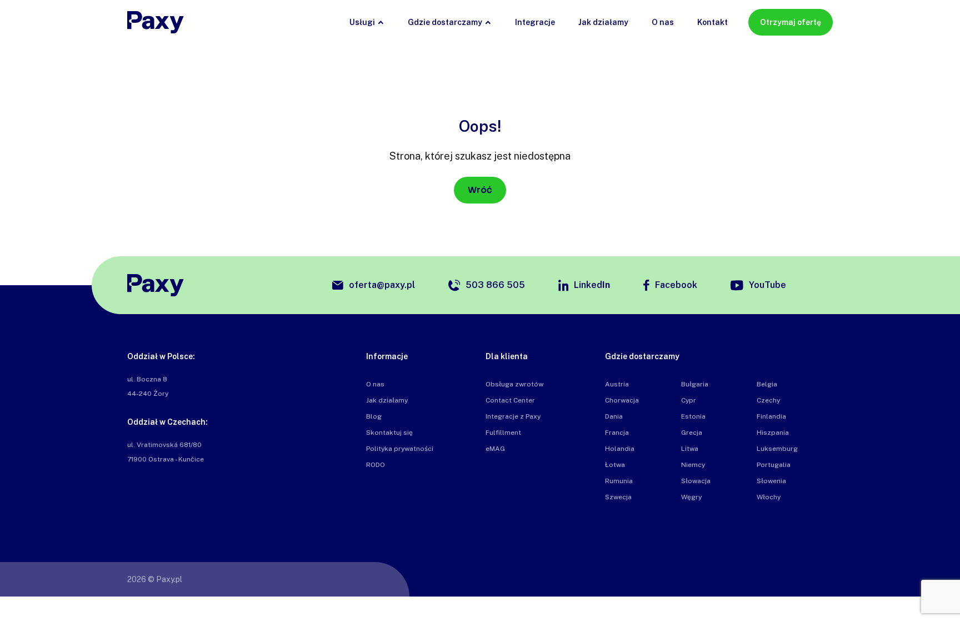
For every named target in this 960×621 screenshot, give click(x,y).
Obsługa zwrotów (514, 384)
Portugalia (774, 465)
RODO (375, 465)
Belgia (767, 384)
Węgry (691, 497)
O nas (663, 22)
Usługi (362, 22)
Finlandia (771, 416)
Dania (614, 416)
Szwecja (618, 497)
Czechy (768, 400)
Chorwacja (622, 400)
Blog (374, 416)
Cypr (688, 400)
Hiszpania (773, 432)
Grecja (691, 432)
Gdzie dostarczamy (445, 22)
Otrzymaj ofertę (790, 22)
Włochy (769, 497)
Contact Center (510, 400)
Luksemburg (777, 449)
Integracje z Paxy (513, 416)
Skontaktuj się (389, 432)
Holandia (619, 449)
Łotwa (615, 465)
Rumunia (619, 481)
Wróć (480, 190)
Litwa (689, 449)
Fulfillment (503, 432)
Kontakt (712, 22)
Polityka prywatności (399, 449)
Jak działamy (603, 22)
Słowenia (771, 481)
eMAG (495, 449)
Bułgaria (694, 384)
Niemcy (693, 465)
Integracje (535, 22)
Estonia (693, 416)
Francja (617, 432)
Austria (617, 384)
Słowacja (696, 481)
